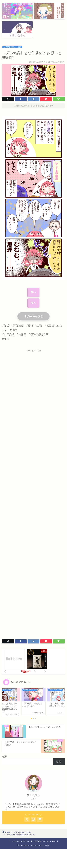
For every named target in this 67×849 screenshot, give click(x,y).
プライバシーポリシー (20, 841)
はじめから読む (33, 316)
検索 (4, 756)
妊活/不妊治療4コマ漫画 (12, 47)
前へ (33, 292)
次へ (33, 302)
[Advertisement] (33, 492)
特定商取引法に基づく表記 (45, 841)
